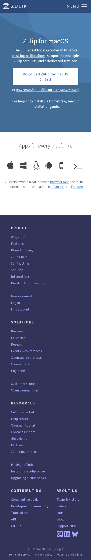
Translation (19, 512)
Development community (29, 506)
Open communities (25, 390)
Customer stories (23, 383)
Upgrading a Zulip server (28, 478)
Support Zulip (67, 526)
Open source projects (26, 357)
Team (61, 499)
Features (17, 243)
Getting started (22, 412)
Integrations (20, 276)
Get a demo (19, 438)
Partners (17, 445)
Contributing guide (25, 499)
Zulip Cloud (19, 257)
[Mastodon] (60, 534)
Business (17, 331)
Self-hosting (20, 263)
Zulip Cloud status (24, 451)
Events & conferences (26, 351)
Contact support (23, 432)
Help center (19, 419)
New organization (24, 296)
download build (47, 89)
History (73, 499)
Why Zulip (18, 237)
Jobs (60, 512)
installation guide (45, 106)
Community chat (23, 425)
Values (61, 506)
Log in (15, 303)
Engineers (18, 371)
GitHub (16, 526)
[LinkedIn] (67, 534)
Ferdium (77, 186)
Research (17, 344)
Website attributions (70, 555)
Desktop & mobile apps (28, 283)
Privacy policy (43, 555)
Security (17, 270)
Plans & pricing (22, 250)
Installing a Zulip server (28, 471)
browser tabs (59, 181)
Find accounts (21, 309)
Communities (21, 364)
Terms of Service (19, 555)
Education (18, 338)
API (13, 519)
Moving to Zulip (22, 464)
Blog (60, 519)
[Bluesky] (75, 534)
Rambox (58, 186)
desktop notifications (29, 55)
